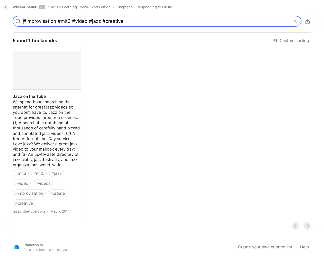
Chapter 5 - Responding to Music (144, 7)
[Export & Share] (307, 21)
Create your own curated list (265, 247)
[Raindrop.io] (16, 247)
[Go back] (6, 7)
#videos (43, 183)
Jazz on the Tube (25, 49)
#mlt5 (38, 173)
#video (21, 183)
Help (304, 247)
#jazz (56, 173)
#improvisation (29, 193)
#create (57, 193)
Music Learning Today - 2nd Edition (81, 7)
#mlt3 (20, 173)
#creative (24, 203)
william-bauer (29, 7)
